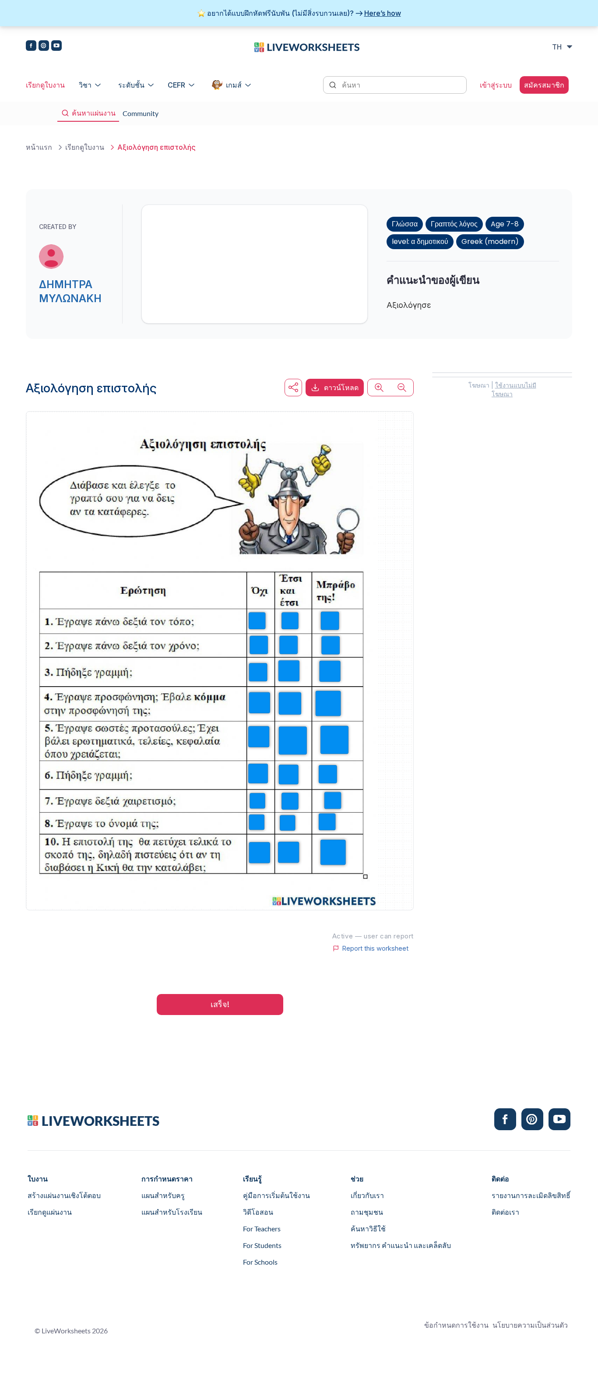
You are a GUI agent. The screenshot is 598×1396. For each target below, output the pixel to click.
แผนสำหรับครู (163, 1195)
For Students (262, 1245)
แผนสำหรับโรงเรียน (171, 1212)
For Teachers (262, 1228)
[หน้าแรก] (306, 46)
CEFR (176, 85)
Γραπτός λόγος (454, 224)
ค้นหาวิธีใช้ (368, 1228)
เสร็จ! (220, 1004)
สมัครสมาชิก (544, 85)
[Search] (333, 84)
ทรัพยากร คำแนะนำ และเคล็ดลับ (401, 1245)
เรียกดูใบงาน (45, 85)
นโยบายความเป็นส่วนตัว (530, 1325)
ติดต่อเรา (505, 1212)
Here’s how (382, 13)
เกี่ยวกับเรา (367, 1195)
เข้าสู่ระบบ (496, 85)
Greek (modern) (490, 241)
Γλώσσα (405, 224)
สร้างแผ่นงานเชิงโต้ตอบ (64, 1195)
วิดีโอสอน (258, 1212)
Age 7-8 (505, 224)
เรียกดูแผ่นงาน (50, 1212)
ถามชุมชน (367, 1212)
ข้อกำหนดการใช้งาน (456, 1325)
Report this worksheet (375, 948)
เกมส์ (234, 85)
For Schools (260, 1262)
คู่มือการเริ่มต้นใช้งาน (276, 1195)
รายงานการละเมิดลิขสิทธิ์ (531, 1195)
